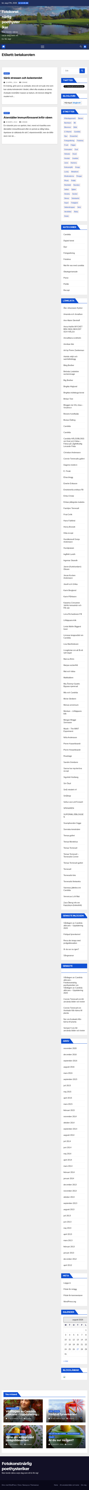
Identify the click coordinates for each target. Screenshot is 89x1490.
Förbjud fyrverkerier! (72, 934)
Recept (6, 73)
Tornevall (67, 869)
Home (56, 1485)
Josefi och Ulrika (71, 584)
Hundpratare (69, 548)
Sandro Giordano (71, 762)
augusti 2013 (69, 1209)
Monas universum (71, 705)
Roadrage (68, 756)
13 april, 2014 (12, 82)
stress (66, 198)
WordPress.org (70, 1302)
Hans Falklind (69, 521)
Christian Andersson (72, 453)
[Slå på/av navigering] (42, 47)
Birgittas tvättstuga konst (74, 393)
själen (74, 189)
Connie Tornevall (71, 999)
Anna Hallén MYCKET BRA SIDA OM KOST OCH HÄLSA (73, 329)
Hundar (67, 158)
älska (76, 212)
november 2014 (70, 1117)
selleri (66, 189)
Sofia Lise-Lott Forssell (73, 802)
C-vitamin (68, 132)
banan (80, 118)
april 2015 (68, 1098)
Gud (76, 149)
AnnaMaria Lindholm (72, 338)
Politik (66, 284)
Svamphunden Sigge (72, 823)
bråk (75, 127)
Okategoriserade (71, 272)
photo (66, 180)
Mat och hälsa (69, 671)
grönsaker (68, 149)
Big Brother (68, 380)
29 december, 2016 (58, 1418)
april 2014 (68, 1160)
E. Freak (67, 471)
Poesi (66, 278)
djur (65, 136)
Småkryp (67, 796)
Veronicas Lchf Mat (72, 896)
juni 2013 (67, 1222)
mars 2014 (68, 1166)
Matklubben (68, 678)
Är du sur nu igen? (71, 949)
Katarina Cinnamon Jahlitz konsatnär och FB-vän (72, 605)
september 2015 (70, 1079)
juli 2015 (67, 1086)
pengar (79, 176)
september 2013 (70, 1203)
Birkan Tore (68, 399)
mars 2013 (68, 1240)
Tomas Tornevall (70, 848)
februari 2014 (69, 1172)
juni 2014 (67, 1147)
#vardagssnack (70, 118)
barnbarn (67, 123)
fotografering (69, 140)
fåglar (73, 145)
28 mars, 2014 (12, 122)
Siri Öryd (67, 783)
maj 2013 (67, 1228)
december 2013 (70, 1185)
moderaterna (69, 176)
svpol (66, 203)
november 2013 (70, 1191)
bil (75, 123)
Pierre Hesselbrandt (72, 750)
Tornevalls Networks (72, 881)
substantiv (75, 198)
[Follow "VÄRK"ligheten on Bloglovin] (73, 103)
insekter (75, 158)
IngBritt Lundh (69, 554)
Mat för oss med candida (74, 265)
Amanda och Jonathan (73, 314)
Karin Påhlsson (70, 597)
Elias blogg (68, 477)
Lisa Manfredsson (71, 644)
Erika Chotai (69, 496)
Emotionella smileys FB (73, 490)
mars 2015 (68, 1104)
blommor (67, 127)
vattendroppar (69, 207)
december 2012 (70, 1259)
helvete (67, 154)
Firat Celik (68, 514)
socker (74, 194)
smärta (67, 194)
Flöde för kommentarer (73, 1295)
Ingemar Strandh (71, 560)
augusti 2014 (69, 1135)
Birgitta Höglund (70, 386)
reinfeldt (67, 185)
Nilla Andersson (70, 737)
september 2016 (70, 1061)
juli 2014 (67, 1141)
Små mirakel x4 (70, 790)
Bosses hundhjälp (71, 414)
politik (73, 180)
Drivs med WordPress (9, 1485)
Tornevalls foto (70, 875)
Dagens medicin (70, 465)
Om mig (83, 1485)
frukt (66, 145)
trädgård (74, 203)
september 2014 (70, 1129)
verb (79, 207)
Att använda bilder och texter (69, 1485)
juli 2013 (67, 1216)
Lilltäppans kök (70, 620)
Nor (65, 1019)
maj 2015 (67, 1092)
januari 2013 (69, 1253)
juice (66, 163)
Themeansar (34, 1485)
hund (74, 154)
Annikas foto (69, 344)
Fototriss (80, 140)
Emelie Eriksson (70, 484)
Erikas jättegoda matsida (74, 502)
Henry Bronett (69, 527)
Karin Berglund (70, 590)
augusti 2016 (69, 1067)
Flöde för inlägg (70, 1289)
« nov (66, 1361)
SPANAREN (69, 808)
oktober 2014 (69, 1123)
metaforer (74, 172)
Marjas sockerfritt (71, 665)
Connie (24, 82)
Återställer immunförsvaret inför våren (28, 117)
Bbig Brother (69, 365)
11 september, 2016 (15, 1444)
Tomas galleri (69, 836)
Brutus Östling (69, 420)
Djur (65, 247)
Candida (77, 132)
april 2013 (68, 1234)
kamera (74, 163)
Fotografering (69, 253)
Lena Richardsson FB (73, 614)
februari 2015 (69, 1110)
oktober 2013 (69, 1197)
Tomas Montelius (71, 842)
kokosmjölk (68, 167)
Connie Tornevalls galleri (74, 459)
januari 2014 (69, 1178)
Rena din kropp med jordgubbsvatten (20, 1439)
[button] (81, 47)
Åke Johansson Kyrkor (73, 308)
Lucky (66, 172)
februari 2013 (69, 1247)
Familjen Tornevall (71, 508)
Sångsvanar (69, 956)
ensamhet (73, 136)
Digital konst (69, 241)
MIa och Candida (71, 693)
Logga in (67, 1283)
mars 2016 (68, 1073)
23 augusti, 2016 (57, 1444)
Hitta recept (68, 533)
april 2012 (68, 1265)
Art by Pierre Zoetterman (74, 350)
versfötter (67, 212)
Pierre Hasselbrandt (72, 744)
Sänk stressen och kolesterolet (23, 78)
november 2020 (70, 1048)
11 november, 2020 (15, 1418)
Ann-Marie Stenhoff (72, 320)
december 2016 (70, 1055)
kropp (77, 167)
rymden (76, 185)
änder (66, 216)
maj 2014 (67, 1154)
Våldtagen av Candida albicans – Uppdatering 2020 (73, 925)
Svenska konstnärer (72, 829)
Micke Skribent (70, 699)
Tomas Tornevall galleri (73, 863)
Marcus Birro (69, 659)
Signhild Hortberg (71, 777)
